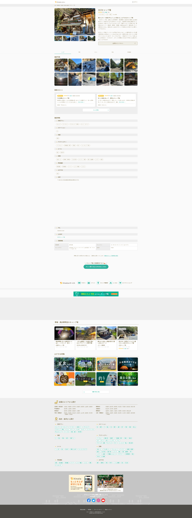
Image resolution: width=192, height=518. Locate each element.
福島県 (90, 406)
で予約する (118, 43)
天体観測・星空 (119, 438)
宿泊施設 (66, 462)
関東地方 (58, 5)
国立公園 (131, 442)
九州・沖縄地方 (99, 412)
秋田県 (82, 406)
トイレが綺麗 (116, 462)
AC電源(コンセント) (111, 454)
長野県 (74, 408)
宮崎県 (128, 413)
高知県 (70, 414)
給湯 (98, 451)
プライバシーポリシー (98, 509)
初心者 (126, 462)
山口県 (82, 413)
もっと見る (115, 14)
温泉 (56, 462)
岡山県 (74, 413)
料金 (113, 52)
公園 (118, 427)
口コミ (96, 52)
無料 (98, 462)
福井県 (115, 408)
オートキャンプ (64, 427)
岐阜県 (65, 410)
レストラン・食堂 (116, 451)
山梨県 (69, 408)
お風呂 (104, 454)
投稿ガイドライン (108, 509)
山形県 (86, 406)
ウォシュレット (115, 449)
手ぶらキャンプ (58, 431)
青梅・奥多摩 (66, 5)
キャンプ (57, 427)
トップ (62, 52)
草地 (63, 438)
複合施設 (61, 462)
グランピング (86, 427)
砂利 (67, 438)
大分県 (124, 413)
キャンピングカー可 (83, 449)
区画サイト (79, 427)
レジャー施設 (79, 462)
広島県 (78, 413)
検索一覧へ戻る (96, 391)
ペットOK (57, 449)
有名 (122, 462)
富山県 (107, 408)
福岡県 (107, 413)
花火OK (66, 449)
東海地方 (56, 410)
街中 (122, 427)
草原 (126, 427)
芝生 (59, 438)
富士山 (134, 427)
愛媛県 (66, 414)
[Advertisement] (83, 308)
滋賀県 (107, 410)
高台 (108, 427)
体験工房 (106, 438)
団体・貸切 (73, 431)
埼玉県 (119, 406)
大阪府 (115, 410)
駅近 (133, 454)
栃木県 (111, 406)
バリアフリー (120, 454)
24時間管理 (127, 454)
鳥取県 (65, 413)
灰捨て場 (109, 451)
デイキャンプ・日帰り (59, 429)
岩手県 (74, 406)
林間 (101, 427)
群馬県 (115, 406)
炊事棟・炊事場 (130, 449)
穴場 (106, 462)
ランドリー (122, 449)
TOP (55, 5)
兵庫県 (119, 410)
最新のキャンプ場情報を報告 (111, 255)
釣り (107, 440)
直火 (62, 449)
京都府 (111, 410)
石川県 (111, 408)
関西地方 (98, 410)
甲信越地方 (57, 408)
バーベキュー (99, 438)
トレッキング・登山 (123, 442)
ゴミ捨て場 (103, 451)
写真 (79, 52)
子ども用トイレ (106, 449)
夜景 (114, 427)
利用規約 (89, 509)
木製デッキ (72, 438)
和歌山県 (129, 410)
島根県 (69, 413)
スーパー (72, 462)
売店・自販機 (125, 451)
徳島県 (86, 413)
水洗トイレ (99, 449)
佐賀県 (111, 413)
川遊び (125, 438)
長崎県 (115, 413)
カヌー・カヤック (100, 440)
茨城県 (107, 406)
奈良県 (124, 410)
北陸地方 (98, 408)
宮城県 (78, 406)
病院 (90, 462)
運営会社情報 (82, 509)
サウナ (115, 442)
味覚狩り (112, 438)
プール (118, 440)
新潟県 (65, 408)
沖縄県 (108, 414)
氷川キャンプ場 (61, 237)
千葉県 (124, 406)
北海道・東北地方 (58, 406)
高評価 (102, 462)
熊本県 (119, 413)
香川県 (90, 413)
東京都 (62, 5)
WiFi (131, 451)
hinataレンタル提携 (101, 456)
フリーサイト (72, 427)
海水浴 (130, 438)
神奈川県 (133, 406)
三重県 (78, 410)
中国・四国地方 (58, 412)
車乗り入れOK (73, 449)
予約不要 (79, 431)
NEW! (110, 462)
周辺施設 (129, 52)
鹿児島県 (133, 413)
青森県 (69, 406)
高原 (130, 427)
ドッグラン (112, 440)
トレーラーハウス (90, 429)
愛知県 (74, 410)
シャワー (98, 454)
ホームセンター (58, 465)
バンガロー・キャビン (80, 429)
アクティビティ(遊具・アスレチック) (104, 442)
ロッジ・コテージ (70, 429)
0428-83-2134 (60, 230)
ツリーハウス (66, 431)
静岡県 (69, 410)
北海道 (65, 406)
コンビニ (85, 462)
